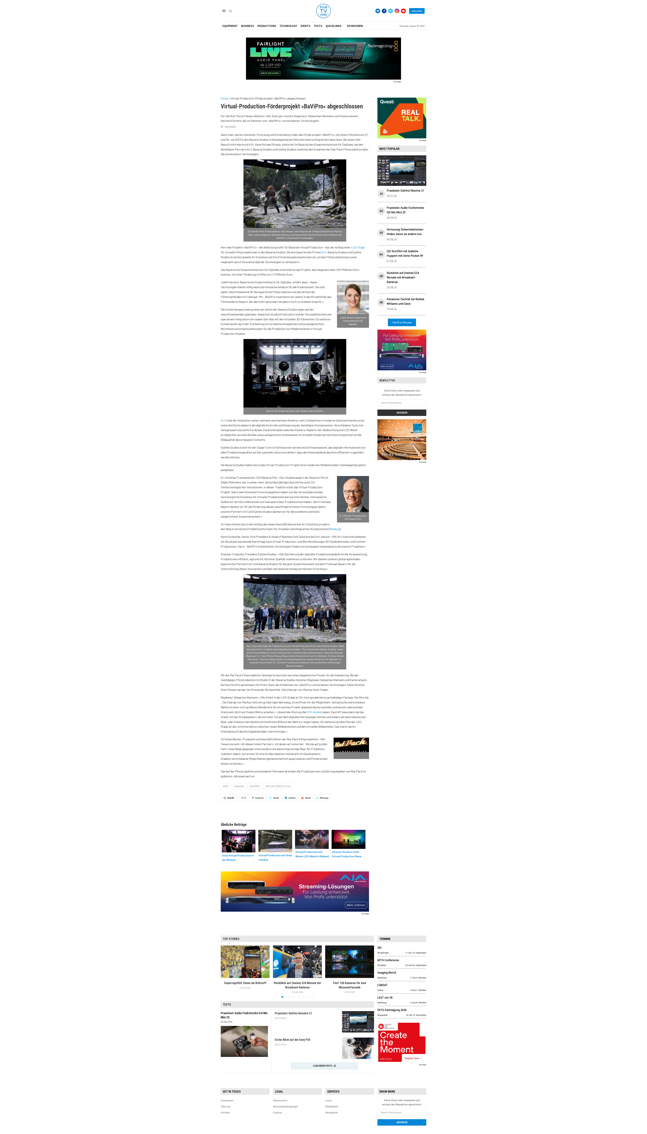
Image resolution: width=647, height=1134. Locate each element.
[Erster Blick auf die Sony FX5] (358, 1048)
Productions (266, 26)
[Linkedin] (377, 11)
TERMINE (385, 939)
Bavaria (239, 786)
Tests (318, 26)
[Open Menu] (223, 10)
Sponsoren (355, 26)
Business (247, 26)
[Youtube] (403, 11)
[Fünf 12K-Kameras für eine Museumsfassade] (349, 961)
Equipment (230, 26)
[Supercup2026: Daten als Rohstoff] (245, 961)
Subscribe (417, 10)
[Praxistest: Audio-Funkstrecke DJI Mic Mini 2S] (244, 1041)
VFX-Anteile (314, 712)
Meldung (335, 529)
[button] (225, 971)
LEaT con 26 (385, 997)
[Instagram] (397, 11)
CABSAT (382, 985)
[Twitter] (390, 11)
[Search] (230, 11)
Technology (288, 26)
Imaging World (386, 972)
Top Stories (231, 939)
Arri (223, 420)
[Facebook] (384, 11)
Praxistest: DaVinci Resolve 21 (405, 190)
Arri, (324, 252)
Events (305, 26)
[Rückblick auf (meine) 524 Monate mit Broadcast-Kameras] (297, 961)
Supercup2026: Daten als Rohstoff (245, 983)
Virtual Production (277, 786)
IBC (379, 948)
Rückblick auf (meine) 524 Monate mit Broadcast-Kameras (403, 277)
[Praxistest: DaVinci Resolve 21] (358, 1022)
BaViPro (254, 786)
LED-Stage (358, 247)
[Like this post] (245, 797)
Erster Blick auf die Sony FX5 (292, 1039)
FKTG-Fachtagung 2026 (392, 1010)
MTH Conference (388, 960)
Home (224, 98)
